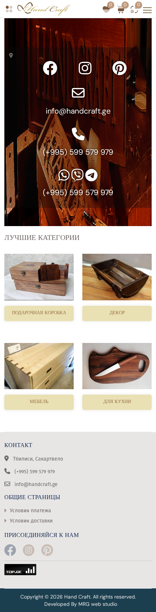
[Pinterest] (119, 68)
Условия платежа (30, 511)
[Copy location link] (12, 55)
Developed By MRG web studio (80, 604)
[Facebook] (50, 68)
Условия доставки (31, 521)
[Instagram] (85, 68)
